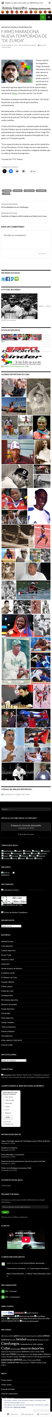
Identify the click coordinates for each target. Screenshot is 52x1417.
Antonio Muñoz (25, 1336)
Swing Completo (7, 1022)
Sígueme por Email (10, 1194)
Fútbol (13, 1354)
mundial (22, 1356)
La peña (3, 1356)
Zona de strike (7, 1045)
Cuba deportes (7, 946)
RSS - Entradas (11, 1291)
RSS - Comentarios (12, 1297)
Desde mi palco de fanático (11, 968)
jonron (27, 1354)
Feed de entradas (8, 1389)
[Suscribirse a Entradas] (3, 1291)
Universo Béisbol (8, 1031)
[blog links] (39, 1316)
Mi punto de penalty (9, 1004)
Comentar (42, 253)
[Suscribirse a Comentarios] (3, 1297)
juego (35, 1354)
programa (41, 190)
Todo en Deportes (8, 1027)
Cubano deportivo (8, 950)
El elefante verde (8, 973)
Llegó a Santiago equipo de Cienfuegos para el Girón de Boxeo (25, 1141)
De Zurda (7, 190)
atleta (40, 1336)
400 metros (4, 1336)
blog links (4, 1318)
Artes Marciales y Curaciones (12, 1154)
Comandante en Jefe (28, 1344)
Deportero (5, 964)
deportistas (4, 1351)
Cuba (5, 1348)
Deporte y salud (7, 959)
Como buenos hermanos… (17, 1268)
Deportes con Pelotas (11, 27)
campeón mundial (43, 1340)
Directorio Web (44, 1318)
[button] (13, 387)
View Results (7, 1122)
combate (40, 1344)
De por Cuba (6, 955)
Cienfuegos (10, 1343)
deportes (18, 190)
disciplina (18, 1351)
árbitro (3, 1365)
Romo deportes (7, 1018)
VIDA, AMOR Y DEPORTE (11, 1040)
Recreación (26, 27)
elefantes (25, 1351)
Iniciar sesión (6, 1385)
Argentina (34, 1336)
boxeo (29, 1339)
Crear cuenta (6, 1380)
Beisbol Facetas (7, 941)
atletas (46, 1335)
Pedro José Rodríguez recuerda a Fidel (16, 1168)
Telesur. (14, 93)
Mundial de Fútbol (31, 1356)
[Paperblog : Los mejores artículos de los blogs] (7, 1313)
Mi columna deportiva (9, 1000)
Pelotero (30, 1360)
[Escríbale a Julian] (17, 278)
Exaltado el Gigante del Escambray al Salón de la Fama (24, 214)
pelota (18, 1359)
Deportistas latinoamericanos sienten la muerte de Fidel (23, 1161)
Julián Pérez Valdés (28, 45)
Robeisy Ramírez (25, 1362)
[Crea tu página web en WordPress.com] (26, 3)
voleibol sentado (41, 1362)
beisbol (21, 1339)
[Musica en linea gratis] (29, 1321)
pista (34, 1360)
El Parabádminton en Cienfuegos (15, 205)
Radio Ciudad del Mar (10, 1362)
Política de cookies (19, 1407)
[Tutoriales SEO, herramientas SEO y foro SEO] (16, 1316)
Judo (31, 1354)
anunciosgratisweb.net (10, 1321)
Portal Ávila (5, 1013)
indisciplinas (20, 1354)
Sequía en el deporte (9, 1148)
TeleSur (6, 193)
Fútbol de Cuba (7, 991)
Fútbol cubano (6, 986)
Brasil (35, 1340)
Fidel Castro (5, 1354)
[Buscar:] (26, 809)
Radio (38, 1360)
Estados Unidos (35, 1352)
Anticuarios (32, 1318)
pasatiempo (7, 1359)
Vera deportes (7, 1036)
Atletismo (5, 1339)
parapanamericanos (44, 1357)
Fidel (42, 1351)
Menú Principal (49, 17)
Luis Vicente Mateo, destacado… (33, 1263)
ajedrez (17, 1336)
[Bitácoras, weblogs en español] (7, 1316)
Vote (8, 1117)
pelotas (24, 1360)
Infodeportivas (7, 995)
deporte (26, 1348)
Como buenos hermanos (39, 1268)
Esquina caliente (7, 982)
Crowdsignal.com (8, 1124)
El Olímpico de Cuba (9, 977)
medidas (16, 1356)
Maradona (29, 190)
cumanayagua (15, 1349)
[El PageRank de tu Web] (17, 1318)
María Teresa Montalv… (16, 1274)
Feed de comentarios (9, 1394)
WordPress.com (7, 1398)
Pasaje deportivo (8, 1009)
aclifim (11, 1336)
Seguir (5, 1212)
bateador (13, 1340)
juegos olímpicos (44, 1354)
